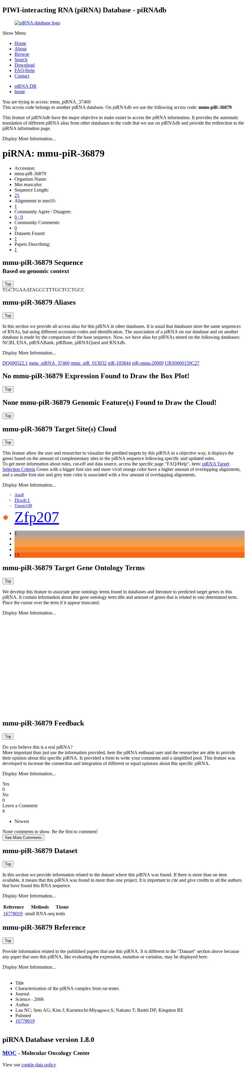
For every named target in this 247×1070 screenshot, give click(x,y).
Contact (21, 75)
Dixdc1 (22, 500)
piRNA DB (25, 86)
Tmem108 (23, 505)
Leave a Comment (19, 805)
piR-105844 (119, 363)
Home (20, 43)
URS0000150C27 (182, 363)
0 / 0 (18, 217)
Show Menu (14, 33)
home (19, 91)
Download (24, 65)
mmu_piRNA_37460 (49, 363)
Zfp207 (36, 517)
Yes (5, 783)
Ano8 (19, 495)
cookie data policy (38, 1064)
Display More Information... (29, 138)
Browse (21, 54)
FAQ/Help (24, 70)
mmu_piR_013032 (89, 363)
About (20, 48)
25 (16, 195)
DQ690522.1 (15, 363)
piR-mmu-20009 (148, 363)
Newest (21, 821)
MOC (9, 1053)
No (5, 794)
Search (20, 59)
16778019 (13, 913)
